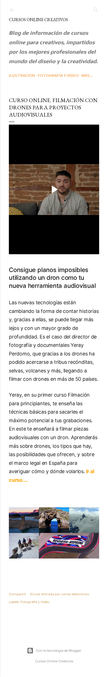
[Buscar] (95, 8)
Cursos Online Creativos (38, 20)
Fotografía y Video (58, 75)
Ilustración (22, 75)
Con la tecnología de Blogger (58, 650)
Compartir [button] (17, 594)
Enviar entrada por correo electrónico (59, 594)
